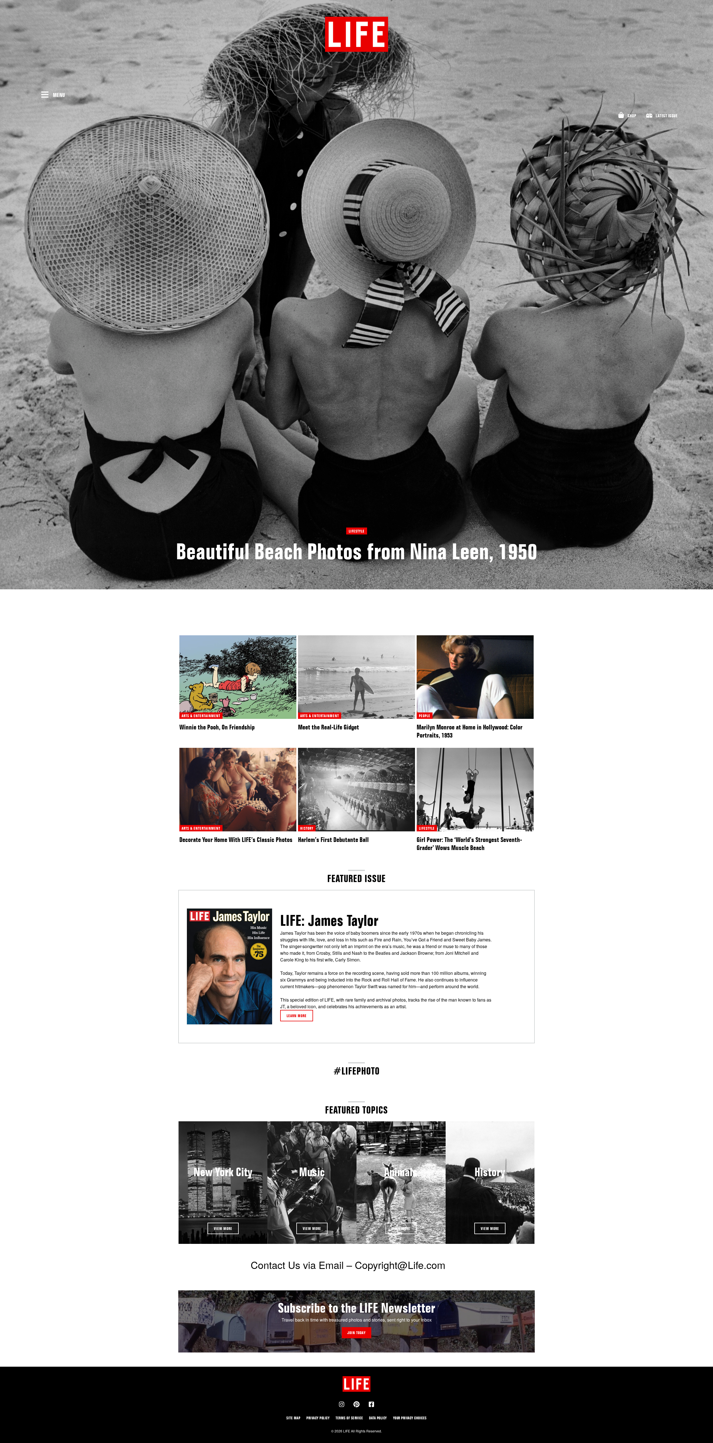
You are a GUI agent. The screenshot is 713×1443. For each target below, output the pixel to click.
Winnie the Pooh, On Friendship (217, 727)
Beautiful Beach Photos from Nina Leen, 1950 (356, 551)
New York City (223, 1172)
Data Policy (378, 1417)
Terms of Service (349, 1417)
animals (400, 1172)
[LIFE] (356, 34)
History (490, 1172)
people (424, 715)
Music (312, 1172)
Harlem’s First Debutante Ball (333, 840)
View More (223, 1228)
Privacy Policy (317, 1417)
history (306, 828)
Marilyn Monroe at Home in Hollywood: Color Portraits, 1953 (469, 731)
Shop (631, 115)
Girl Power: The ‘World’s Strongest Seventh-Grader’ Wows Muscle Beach (469, 844)
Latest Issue (666, 115)
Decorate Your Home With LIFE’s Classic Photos (235, 840)
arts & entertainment (201, 715)
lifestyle (357, 531)
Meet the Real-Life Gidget (328, 727)
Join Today (356, 1332)
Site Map (293, 1417)
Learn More (297, 1015)
